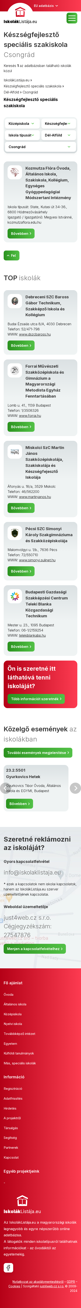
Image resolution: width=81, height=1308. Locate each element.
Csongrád (30, 92)
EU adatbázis (44, 6)
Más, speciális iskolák (20, 1063)
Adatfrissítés (13, 1098)
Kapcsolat (11, 1157)
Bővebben (19, 233)
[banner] (20, 14)
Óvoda (8, 994)
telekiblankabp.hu (32, 635)
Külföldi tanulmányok (19, 1053)
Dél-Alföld (11, 92)
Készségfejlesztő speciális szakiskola (32, 86)
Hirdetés (10, 1108)
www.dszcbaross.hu (35, 334)
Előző (5, 788)
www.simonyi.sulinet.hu (37, 560)
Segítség (10, 1138)
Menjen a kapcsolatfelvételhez (33, 949)
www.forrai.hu (30, 415)
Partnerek (11, 1147)
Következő (75, 788)
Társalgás (11, 1128)
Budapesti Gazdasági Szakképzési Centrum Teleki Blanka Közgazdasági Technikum (46, 604)
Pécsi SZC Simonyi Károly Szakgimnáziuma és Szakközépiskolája (49, 534)
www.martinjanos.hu (35, 497)
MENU (72, 18)
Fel (13, 255)
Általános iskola (15, 1004)
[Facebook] (8, 1267)
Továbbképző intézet (19, 1034)
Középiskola (13, 1014)
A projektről (12, 1118)
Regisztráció (13, 1089)
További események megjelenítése (36, 753)
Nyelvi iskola (13, 1024)
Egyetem (10, 1044)
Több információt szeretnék (35, 699)
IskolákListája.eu (16, 80)
